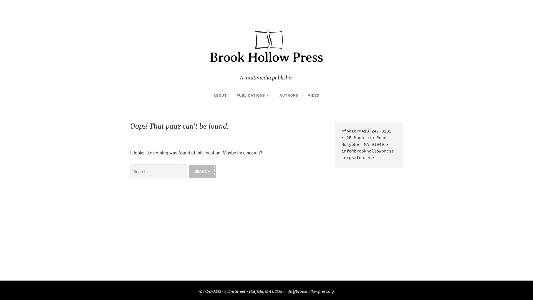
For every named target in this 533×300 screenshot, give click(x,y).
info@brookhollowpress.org (309, 291)
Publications (251, 95)
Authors (289, 95)
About (220, 95)
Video (314, 95)
